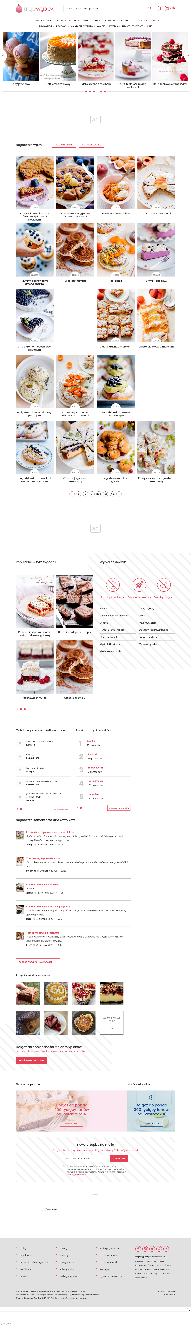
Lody (95, 20)
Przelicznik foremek (108, 1262)
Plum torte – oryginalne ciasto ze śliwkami (75, 215)
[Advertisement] (95, 1201)
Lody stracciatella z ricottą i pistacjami (34, 414)
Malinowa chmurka (35, 698)
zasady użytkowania (77, 1298)
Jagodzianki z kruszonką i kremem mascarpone (35, 479)
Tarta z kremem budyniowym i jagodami (34, 348)
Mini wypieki (45, 26)
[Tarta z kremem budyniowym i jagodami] (35, 315)
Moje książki (25, 1255)
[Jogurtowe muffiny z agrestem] (116, 447)
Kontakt (23, 1276)
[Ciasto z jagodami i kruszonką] (75, 447)
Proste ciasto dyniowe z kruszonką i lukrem (50, 832)
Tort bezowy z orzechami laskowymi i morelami (75, 414)
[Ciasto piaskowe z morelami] (156, 315)
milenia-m (94, 794)
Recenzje (64, 1248)
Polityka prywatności (59, 1298)
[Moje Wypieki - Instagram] (167, 8)
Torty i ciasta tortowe (115, 20)
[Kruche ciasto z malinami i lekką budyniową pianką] (35, 601)
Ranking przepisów (68, 1276)
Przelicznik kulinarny (109, 1255)
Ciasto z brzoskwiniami (156, 213)
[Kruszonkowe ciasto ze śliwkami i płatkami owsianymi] (35, 182)
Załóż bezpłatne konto (31, 1060)
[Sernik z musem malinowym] (96, 56)
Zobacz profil (71, 1123)
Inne (149, 26)
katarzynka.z (96, 780)
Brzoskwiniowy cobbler (116, 213)
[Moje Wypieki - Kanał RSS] (166, 1249)
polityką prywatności (76, 1174)
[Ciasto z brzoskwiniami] (156, 182)
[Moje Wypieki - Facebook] (160, 8)
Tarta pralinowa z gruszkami (42, 933)
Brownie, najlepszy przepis (74, 632)
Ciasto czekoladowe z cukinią (42, 884)
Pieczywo (61, 26)
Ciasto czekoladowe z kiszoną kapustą (48, 906)
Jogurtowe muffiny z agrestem (116, 479)
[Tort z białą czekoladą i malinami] (21, 56)
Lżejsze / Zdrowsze (132, 26)
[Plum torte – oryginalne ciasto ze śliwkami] (75, 182)
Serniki (152, 20)
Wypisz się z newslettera (111, 1276)
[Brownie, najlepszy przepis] (74, 601)
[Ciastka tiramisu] (75, 250)
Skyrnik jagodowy (156, 281)
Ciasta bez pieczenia (82, 26)
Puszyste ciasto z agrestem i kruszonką (156, 479)
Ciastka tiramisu (75, 281)
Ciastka (72, 20)
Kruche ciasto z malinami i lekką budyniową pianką (34, 633)
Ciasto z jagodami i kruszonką (75, 479)
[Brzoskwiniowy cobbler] (116, 182)
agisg (29, 844)
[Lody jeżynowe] (133, 56)
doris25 (91, 741)
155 (105, 493)
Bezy (48, 20)
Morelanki (116, 281)
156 (112, 493)
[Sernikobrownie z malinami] (58, 56)
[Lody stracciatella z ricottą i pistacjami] (35, 381)
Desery (84, 20)
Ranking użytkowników (110, 1248)
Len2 (29, 945)
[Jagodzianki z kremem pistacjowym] (116, 381)
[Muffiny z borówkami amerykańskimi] (35, 250)
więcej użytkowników (119, 808)
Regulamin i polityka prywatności (34, 1262)
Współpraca (25, 1269)
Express (113, 26)
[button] (85, 91)
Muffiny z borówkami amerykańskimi (35, 282)
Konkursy (64, 1255)
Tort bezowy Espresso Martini (43, 858)
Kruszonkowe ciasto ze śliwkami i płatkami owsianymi (34, 216)
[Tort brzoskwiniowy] (170, 56)
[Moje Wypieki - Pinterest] (159, 1249)
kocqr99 (92, 754)
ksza (28, 918)
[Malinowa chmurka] (35, 667)
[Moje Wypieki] (35, 12)
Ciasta (38, 20)
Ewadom (31, 870)
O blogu (23, 1248)
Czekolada (139, 20)
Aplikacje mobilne (68, 1269)
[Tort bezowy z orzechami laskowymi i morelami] (75, 381)
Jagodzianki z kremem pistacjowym (116, 414)
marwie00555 (95, 767)
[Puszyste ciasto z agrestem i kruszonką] (156, 447)
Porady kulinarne (67, 1262)
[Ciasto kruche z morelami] (116, 315)
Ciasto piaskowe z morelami (156, 346)
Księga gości (105, 1269)
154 (99, 493)
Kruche (59, 20)
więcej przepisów (61, 809)
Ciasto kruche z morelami (116, 346)
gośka (29, 892)
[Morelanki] (116, 250)
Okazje (101, 26)
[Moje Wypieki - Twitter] (152, 1249)
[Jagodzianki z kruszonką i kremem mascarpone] (35, 447)
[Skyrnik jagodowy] (156, 250)
